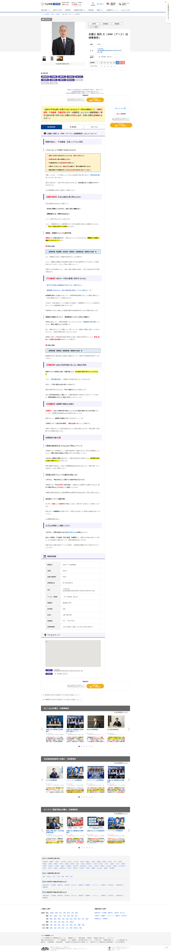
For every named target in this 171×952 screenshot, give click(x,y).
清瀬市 (56, 868)
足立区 (69, 861)
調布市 (73, 863)
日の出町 (99, 868)
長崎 (59, 928)
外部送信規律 (59, 942)
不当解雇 (53, 885)
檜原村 (106, 868)
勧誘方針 (43, 942)
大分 (67, 928)
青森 (56, 912)
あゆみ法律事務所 (92, 729)
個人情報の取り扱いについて (86, 940)
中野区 (120, 861)
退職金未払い (120, 885)
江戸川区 (63, 861)
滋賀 (63, 922)
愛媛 (79, 925)
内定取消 (67, 885)
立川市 (117, 863)
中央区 (90, 866)
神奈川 (49, 876)
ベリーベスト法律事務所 (74, 780)
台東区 (44, 866)
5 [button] (89, 746)
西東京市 (88, 863)
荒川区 (101, 863)
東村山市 (50, 866)
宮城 (64, 912)
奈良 (67, 922)
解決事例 (67, 10)
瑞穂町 (93, 868)
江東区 (93, 861)
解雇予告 (60, 885)
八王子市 (75, 861)
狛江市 (44, 868)
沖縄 (80, 928)
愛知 (51, 918)
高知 (83, 925)
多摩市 (57, 866)
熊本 (63, 928)
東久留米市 (83, 866)
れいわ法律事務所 (51, 780)
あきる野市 (122, 866)
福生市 (69, 868)
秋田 (68, 912)
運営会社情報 (82, 938)
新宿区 (44, 863)
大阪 (51, 922)
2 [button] (81, 746)
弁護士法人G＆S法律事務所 (96, 830)
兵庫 (55, 922)
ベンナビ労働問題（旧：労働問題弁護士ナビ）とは (53, 938)
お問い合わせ (98, 940)
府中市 (61, 863)
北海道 (52, 912)
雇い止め (73, 885)
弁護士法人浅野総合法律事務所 (54, 730)
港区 (77, 863)
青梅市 (63, 866)
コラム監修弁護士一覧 (121, 940)
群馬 (67, 876)
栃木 (71, 876)
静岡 (59, 918)
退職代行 (103, 885)
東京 (44, 876)
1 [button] (79, 746)
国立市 (50, 868)
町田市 (104, 861)
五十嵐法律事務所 (113, 729)
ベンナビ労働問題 (45, 14)
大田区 (57, 861)
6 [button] (92, 746)
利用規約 (69, 89)
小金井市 (96, 866)
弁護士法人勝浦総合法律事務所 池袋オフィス (74, 730)
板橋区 (88, 861)
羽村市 (75, 868)
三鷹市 (112, 863)
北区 (115, 861)
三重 (63, 918)
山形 (72, 912)
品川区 (110, 861)
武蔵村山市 (63, 868)
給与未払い (111, 885)
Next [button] (129, 729)
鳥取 (51, 925)
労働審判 (87, 885)
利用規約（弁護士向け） (99, 938)
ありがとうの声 (125, 10)
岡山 (59, 925)
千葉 (58, 876)
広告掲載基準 (50, 942)
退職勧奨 (45, 887)
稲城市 (115, 866)
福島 (76, 912)
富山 (79, 918)
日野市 (123, 863)
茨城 (62, 876)
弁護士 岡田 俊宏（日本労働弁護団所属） (55, 831)
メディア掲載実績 (61, 940)
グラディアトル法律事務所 (95, 780)
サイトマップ (111, 938)
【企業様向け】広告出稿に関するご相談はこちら (76, 942)
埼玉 (54, 876)
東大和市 (108, 866)
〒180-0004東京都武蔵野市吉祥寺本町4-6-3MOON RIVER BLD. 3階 (109, 50)
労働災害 (80, 885)
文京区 (95, 863)
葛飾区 (99, 861)
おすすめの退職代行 (120, 942)
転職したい (100, 10)
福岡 (51, 928)
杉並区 (82, 861)
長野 (75, 918)
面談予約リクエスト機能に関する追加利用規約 (101, 942)
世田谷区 (45, 861)
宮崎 (71, 928)
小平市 (106, 863)
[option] (55, 729)
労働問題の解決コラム (108, 940)
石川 (83, 918)
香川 (75, 925)
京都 (59, 922)
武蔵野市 (58, 14)
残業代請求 (46, 885)
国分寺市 (75, 866)
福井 (87, 918)
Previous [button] (42, 729)
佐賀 (55, 928)
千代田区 (81, 868)
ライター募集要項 (72, 940)
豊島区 (56, 863)
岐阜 (55, 918)
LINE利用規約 (85, 89)
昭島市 (102, 866)
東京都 (52, 14)
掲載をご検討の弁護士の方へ (48, 940)
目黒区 (50, 863)
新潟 (71, 918)
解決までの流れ (57, 10)
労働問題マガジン (72, 938)
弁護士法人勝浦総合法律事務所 (115, 781)
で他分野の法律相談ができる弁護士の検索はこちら (61, 695)
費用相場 (91, 10)
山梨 (67, 918)
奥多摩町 (111, 868)
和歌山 (72, 922)
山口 (67, 925)
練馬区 (51, 861)
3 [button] (84, 746)
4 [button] (86, 746)
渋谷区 (83, 863)
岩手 (60, 912)
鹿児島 (76, 928)
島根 (55, 925)
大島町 (88, 868)
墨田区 (67, 863)
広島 (63, 925)
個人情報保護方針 (77, 89)
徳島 (71, 925)
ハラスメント (95, 885)
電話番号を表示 (67, 603)
